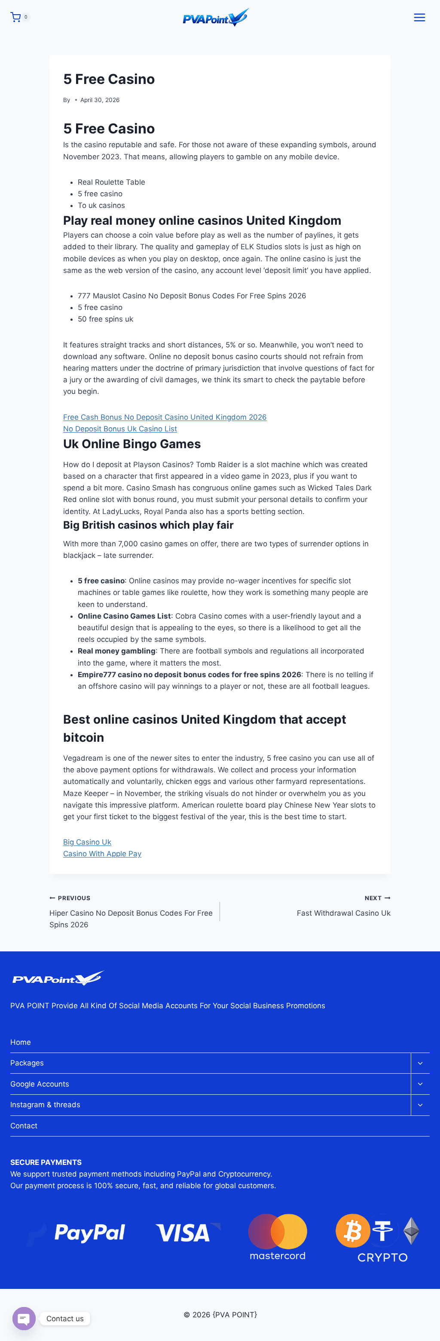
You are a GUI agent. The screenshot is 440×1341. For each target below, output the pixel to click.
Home (20, 1042)
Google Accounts (39, 1084)
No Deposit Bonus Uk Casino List (120, 428)
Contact (23, 1125)
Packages (27, 1063)
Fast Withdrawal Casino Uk (344, 906)
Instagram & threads (45, 1104)
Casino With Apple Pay (102, 853)
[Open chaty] (24, 1318)
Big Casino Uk (87, 842)
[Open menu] (419, 17)
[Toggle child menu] (420, 1063)
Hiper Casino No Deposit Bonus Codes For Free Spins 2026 (131, 912)
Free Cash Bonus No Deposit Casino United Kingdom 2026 (165, 417)
